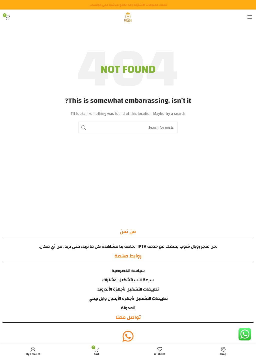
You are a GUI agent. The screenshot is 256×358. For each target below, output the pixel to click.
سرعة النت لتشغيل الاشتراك (128, 280)
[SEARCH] (84, 127)
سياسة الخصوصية (128, 271)
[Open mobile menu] (250, 17)
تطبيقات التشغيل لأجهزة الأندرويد (128, 289)
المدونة (128, 308)
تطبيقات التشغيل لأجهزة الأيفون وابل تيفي (128, 298)
